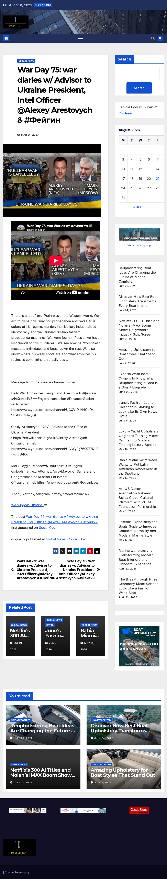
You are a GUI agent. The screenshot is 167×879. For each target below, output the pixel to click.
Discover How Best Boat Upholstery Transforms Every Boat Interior (138, 301)
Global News (26, 61)
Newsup (20, 872)
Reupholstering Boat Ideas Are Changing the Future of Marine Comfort (43, 731)
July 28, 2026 (23, 738)
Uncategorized (20, 720)
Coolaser (126, 113)
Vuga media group (139, 245)
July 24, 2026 (103, 738)
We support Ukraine (27, 505)
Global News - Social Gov (66, 539)
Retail (50, 625)
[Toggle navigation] (80, 38)
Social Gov (47, 528)
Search (124, 59)
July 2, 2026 (103, 782)
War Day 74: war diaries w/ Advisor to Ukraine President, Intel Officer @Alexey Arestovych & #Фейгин (36, 569)
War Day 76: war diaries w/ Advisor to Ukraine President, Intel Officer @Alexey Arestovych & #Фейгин (75, 569)
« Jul (137, 207)
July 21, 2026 (23, 782)
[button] (153, 38)
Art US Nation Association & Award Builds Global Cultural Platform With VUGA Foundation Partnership (137, 498)
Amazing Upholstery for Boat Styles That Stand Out (138, 354)
